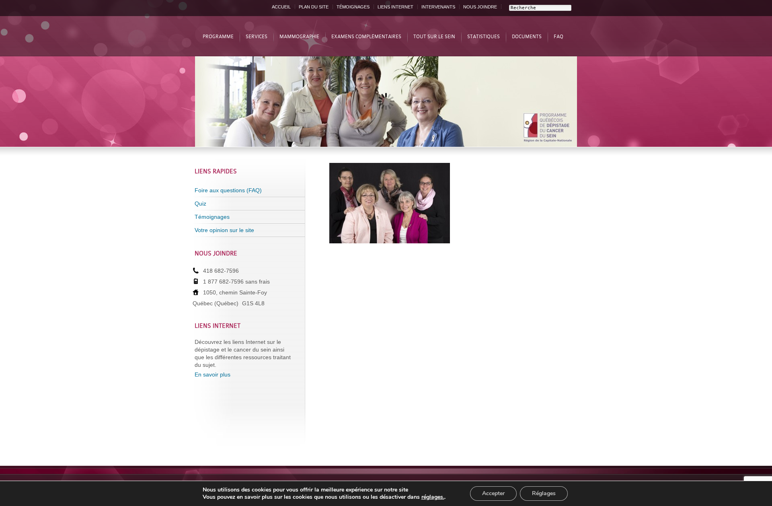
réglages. (432, 497)
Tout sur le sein (434, 36)
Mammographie (299, 36)
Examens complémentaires (366, 36)
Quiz (200, 203)
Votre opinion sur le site (224, 230)
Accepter (493, 493)
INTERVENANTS (438, 6)
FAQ (558, 36)
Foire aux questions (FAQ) (228, 190)
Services (256, 36)
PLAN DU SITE (314, 6)
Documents (527, 36)
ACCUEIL (281, 6)
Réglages (544, 493)
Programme (218, 36)
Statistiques (483, 36)
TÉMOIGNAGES (353, 6)
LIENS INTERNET (395, 6)
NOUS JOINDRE (480, 6)
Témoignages (212, 217)
